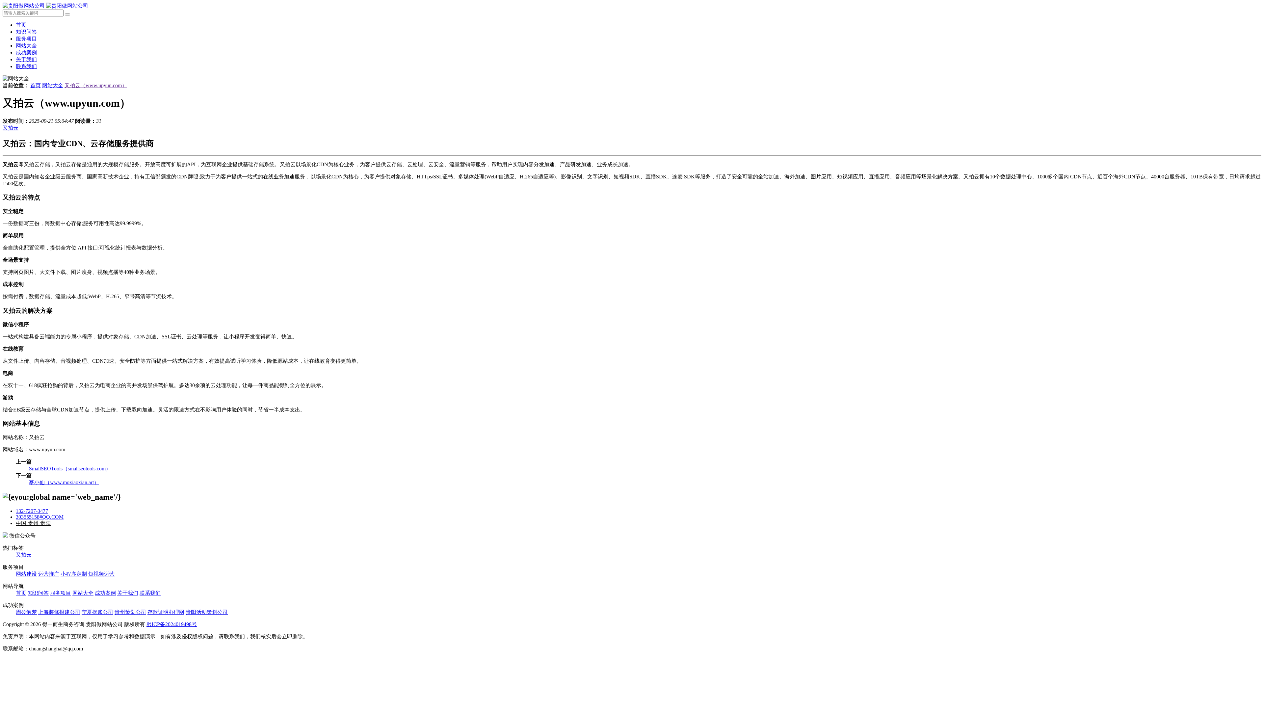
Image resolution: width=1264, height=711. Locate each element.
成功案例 (26, 52)
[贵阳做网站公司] (45, 6)
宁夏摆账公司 (97, 612)
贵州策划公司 (130, 612)
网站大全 (26, 45)
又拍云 (10, 128)
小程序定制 (74, 574)
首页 (21, 25)
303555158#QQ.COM (40, 517)
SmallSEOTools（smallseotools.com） (70, 468)
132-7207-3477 (32, 511)
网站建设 (26, 574)
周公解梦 (26, 612)
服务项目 (26, 38)
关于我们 (26, 59)
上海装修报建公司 (59, 612)
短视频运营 (101, 574)
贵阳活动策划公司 (207, 612)
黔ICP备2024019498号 (171, 624)
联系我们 (26, 66)
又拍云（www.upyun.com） (96, 85)
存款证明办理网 (165, 612)
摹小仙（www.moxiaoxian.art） (64, 482)
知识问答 (26, 32)
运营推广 (48, 574)
